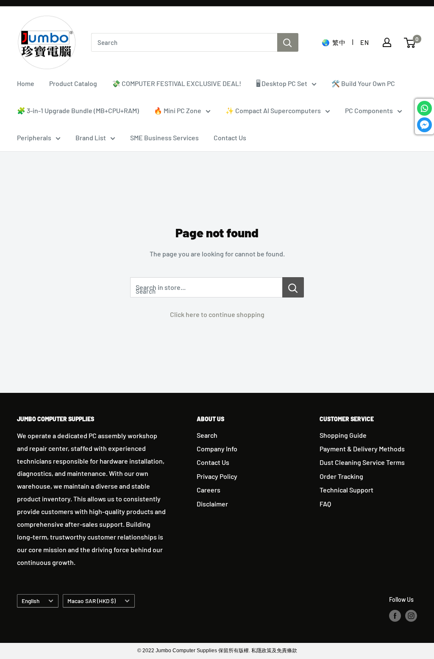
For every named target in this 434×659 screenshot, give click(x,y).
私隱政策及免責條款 (274, 650)
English (30, 600)
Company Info (217, 449)
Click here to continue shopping (217, 314)
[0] (410, 43)
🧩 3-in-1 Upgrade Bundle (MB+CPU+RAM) (78, 110)
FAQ (325, 504)
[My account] (387, 42)
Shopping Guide (343, 435)
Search (207, 435)
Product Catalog (73, 83)
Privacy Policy (217, 476)
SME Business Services (164, 137)
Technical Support (346, 490)
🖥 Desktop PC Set (281, 83)
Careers (208, 490)
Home (25, 83)
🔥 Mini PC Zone (177, 110)
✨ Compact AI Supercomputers (273, 110)
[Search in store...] (293, 287)
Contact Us (230, 137)
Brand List (90, 137)
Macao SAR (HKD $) (91, 600)
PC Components (369, 110)
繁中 (338, 42)
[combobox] (184, 42)
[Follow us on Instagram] (411, 616)
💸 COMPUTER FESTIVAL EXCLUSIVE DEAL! (176, 83)
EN (364, 42)
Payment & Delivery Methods (362, 449)
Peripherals (34, 137)
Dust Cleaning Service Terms (362, 462)
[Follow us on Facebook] (395, 616)
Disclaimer (212, 504)
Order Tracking (341, 476)
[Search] (287, 42)
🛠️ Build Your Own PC (363, 83)
